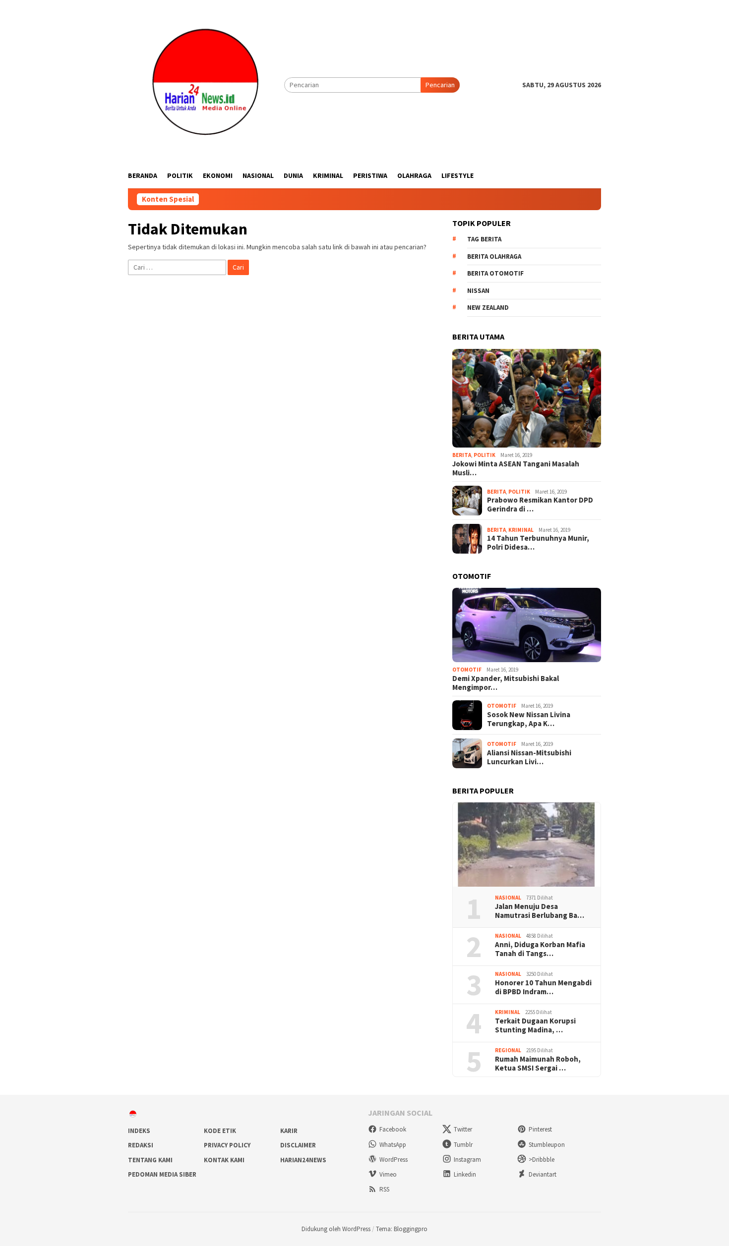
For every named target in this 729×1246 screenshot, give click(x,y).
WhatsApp (392, 1144)
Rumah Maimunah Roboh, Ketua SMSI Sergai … (538, 1064)
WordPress (393, 1159)
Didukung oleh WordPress (336, 1229)
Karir (289, 1131)
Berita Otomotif (495, 273)
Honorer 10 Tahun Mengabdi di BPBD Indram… (543, 987)
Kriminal (521, 529)
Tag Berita (484, 239)
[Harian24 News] (206, 84)
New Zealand (488, 307)
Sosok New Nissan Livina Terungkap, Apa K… (528, 719)
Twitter (463, 1129)
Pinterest (540, 1129)
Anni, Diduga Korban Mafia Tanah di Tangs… (540, 949)
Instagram (467, 1159)
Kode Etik (220, 1131)
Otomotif (467, 669)
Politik (484, 455)
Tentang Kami (150, 1160)
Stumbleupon (547, 1144)
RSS (384, 1189)
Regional (508, 1050)
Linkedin (465, 1174)
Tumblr (463, 1144)
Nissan (478, 290)
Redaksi (140, 1145)
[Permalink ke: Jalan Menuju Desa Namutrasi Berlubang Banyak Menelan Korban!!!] (526, 844)
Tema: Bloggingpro (401, 1229)
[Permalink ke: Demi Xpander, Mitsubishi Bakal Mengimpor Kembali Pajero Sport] (526, 625)
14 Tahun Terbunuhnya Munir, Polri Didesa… (538, 543)
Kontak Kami (224, 1160)
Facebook (392, 1129)
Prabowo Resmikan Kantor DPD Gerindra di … (540, 504)
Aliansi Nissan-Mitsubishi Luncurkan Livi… (529, 757)
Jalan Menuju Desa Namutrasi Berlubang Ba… (539, 911)
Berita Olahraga (494, 256)
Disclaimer (298, 1145)
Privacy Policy (227, 1145)
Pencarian (440, 84)
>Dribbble (541, 1159)
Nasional (508, 897)
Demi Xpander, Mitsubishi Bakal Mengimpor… (505, 683)
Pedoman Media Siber (162, 1174)
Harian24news (303, 1160)
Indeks (139, 1131)
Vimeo (388, 1174)
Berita (461, 455)
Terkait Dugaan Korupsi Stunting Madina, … (535, 1025)
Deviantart (542, 1174)
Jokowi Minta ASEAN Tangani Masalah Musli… (515, 468)
